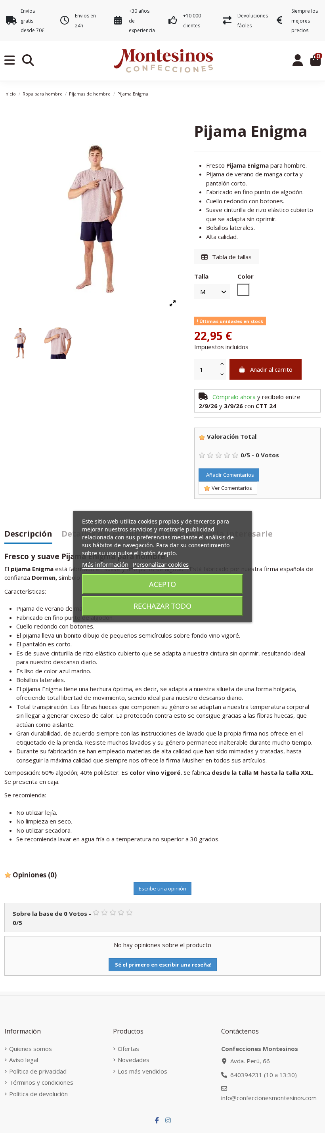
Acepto (162, 584)
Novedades (133, 1060)
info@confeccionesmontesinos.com (269, 1098)
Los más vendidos (142, 1071)
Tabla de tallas (231, 257)
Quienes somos (30, 1049)
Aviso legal (23, 1060)
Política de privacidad (38, 1071)
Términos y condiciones (41, 1082)
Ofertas (128, 1049)
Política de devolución (38, 1094)
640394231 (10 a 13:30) (263, 1075)
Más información (105, 564)
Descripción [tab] (28, 534)
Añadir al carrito (271, 369)
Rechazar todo (162, 606)
